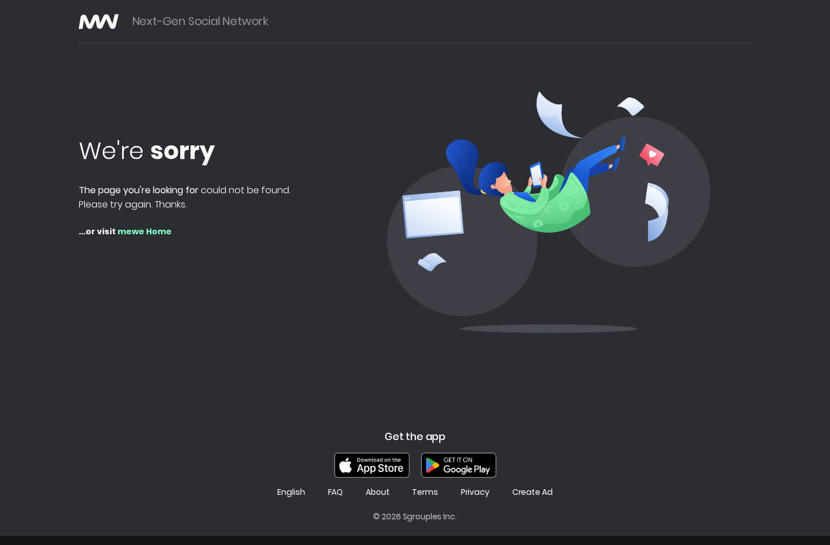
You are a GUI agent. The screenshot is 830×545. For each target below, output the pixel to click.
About (377, 492)
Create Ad (532, 492)
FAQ (335, 492)
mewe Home (145, 231)
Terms (425, 492)
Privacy (475, 492)
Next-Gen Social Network (200, 21)
